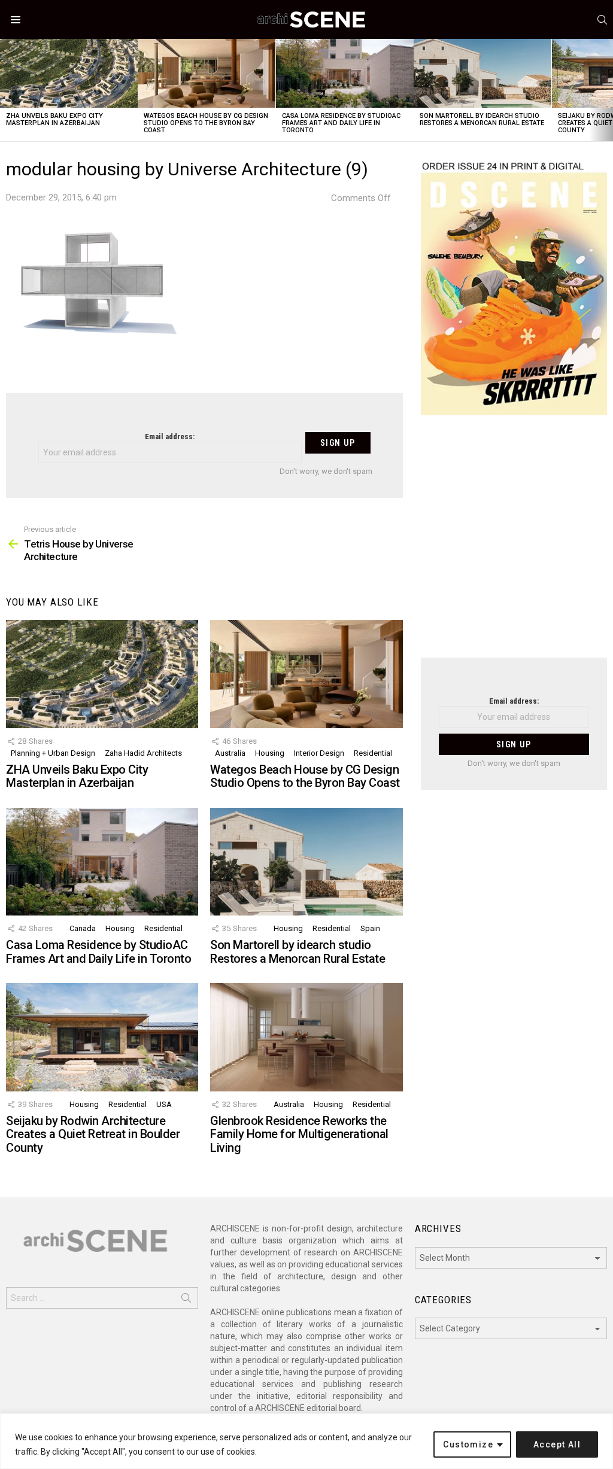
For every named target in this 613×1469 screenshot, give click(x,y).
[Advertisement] (514, 544)
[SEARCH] (602, 19)
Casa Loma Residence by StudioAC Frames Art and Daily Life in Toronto (341, 123)
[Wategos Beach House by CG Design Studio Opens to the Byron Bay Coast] (206, 73)
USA (164, 1104)
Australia (230, 753)
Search (186, 1300)
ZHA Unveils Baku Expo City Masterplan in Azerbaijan (54, 119)
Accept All (557, 1444)
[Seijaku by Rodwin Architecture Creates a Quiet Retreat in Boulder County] (102, 1037)
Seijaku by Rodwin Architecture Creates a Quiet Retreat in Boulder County (93, 1134)
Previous (6, 90)
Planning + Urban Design (53, 753)
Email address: (170, 436)
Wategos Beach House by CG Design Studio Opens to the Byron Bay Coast (206, 123)
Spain (370, 928)
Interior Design (319, 753)
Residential (373, 753)
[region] (306, 1441)
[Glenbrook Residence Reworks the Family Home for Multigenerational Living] (306, 1037)
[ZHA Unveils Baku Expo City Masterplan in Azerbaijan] (69, 73)
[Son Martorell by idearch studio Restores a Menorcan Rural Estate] (482, 73)
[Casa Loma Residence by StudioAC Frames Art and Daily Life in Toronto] (345, 73)
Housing (269, 753)
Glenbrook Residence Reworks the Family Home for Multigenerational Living (299, 1134)
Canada (82, 928)
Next (607, 90)
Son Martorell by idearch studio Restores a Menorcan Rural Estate (482, 119)
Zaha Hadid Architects (143, 753)
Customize (468, 1444)
